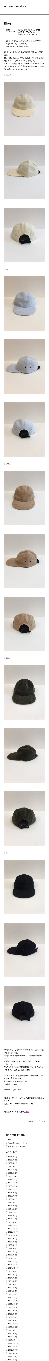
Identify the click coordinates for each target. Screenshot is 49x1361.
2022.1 (11, 1261)
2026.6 (11, 1163)
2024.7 (11, 1212)
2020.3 (11, 1330)
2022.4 (11, 1251)
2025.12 (11, 1183)
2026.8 (11, 1156)
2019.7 (11, 1356)
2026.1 (11, 1179)
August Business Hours (18, 1143)
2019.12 (11, 1340)
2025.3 (11, 1202)
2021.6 (11, 1281)
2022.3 (11, 1255)
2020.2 (11, 1333)
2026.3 (11, 1173)
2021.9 (11, 1271)
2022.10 (11, 1235)
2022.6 (11, 1245)
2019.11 (11, 1343)
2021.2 (11, 1294)
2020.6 (11, 1320)
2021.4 (11, 1288)
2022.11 (11, 1232)
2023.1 (11, 1225)
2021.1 (11, 1297)
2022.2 (11, 1258)
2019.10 (11, 1347)
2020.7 (11, 1317)
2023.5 (11, 1222)
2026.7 (11, 1160)
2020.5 (11, 1324)
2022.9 (11, 1238)
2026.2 (11, 1176)
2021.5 (11, 1284)
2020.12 (11, 1301)
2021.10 (11, 1268)
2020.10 (11, 1307)
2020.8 (11, 1314)
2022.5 (11, 1248)
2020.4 (11, 1327)
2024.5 (11, 1219)
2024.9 (11, 1206)
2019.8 (11, 1353)
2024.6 (11, 1215)
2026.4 (11, 1170)
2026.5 (11, 1166)
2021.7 (11, 1278)
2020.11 (11, 1304)
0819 (10, 1140)
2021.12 (11, 1265)
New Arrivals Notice (16, 1146)
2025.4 (11, 1199)
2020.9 (11, 1311)
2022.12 (11, 1229)
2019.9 (11, 1350)
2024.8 (11, 1209)
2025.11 (11, 1186)
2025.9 (11, 1193)
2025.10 (11, 1189)
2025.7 (11, 1196)
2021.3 (11, 1291)
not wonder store (15, 6)
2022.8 (11, 1242)
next (43, 1121)
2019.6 (11, 1360)
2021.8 (11, 1275)
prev (31, 1121)
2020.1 (11, 1337)
